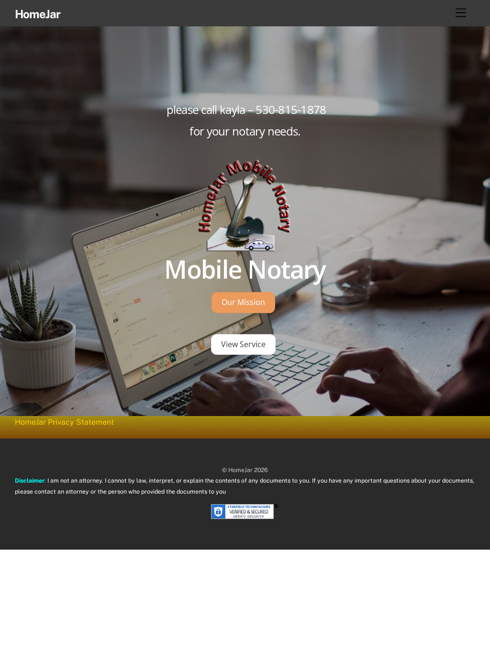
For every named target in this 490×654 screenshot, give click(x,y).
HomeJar (240, 470)
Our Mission (243, 302)
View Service (243, 344)
